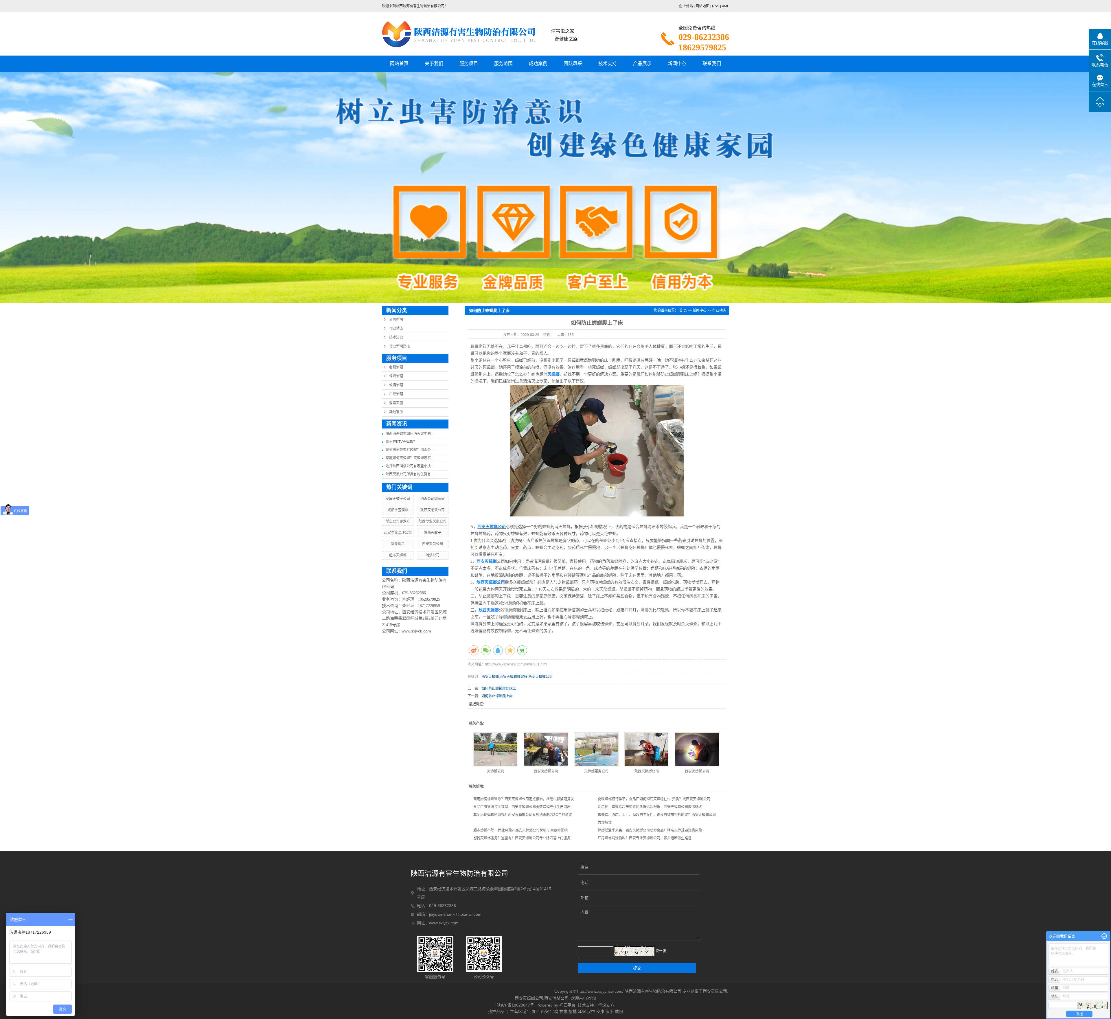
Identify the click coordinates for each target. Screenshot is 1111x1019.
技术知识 (396, 337)
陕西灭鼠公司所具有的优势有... (409, 474)
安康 (600, 1011)
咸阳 (619, 1011)
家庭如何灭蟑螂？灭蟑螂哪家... (409, 458)
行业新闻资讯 (399, 346)
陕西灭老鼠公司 (432, 510)
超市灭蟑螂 (397, 555)
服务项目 (468, 63)
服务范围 (503, 63)
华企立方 (606, 1005)
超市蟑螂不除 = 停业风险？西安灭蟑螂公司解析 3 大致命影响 (520, 830)
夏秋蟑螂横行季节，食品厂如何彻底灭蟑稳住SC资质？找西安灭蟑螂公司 (654, 799)
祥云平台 (567, 1005)
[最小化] (1104, 936)
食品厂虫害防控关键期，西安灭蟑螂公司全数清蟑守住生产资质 (522, 807)
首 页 (683, 310)
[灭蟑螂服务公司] (596, 749)
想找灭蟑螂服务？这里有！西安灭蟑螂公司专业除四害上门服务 (522, 838)
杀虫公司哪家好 (398, 521)
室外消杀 (398, 544)
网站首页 (399, 63)
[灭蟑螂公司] (495, 749)
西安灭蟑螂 (490, 677)
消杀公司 (432, 555)
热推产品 (496, 1011)
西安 (545, 1011)
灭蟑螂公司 (495, 771)
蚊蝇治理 (396, 385)
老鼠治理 (396, 367)
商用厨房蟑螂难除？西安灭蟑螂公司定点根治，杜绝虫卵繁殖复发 (523, 799)
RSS (715, 6)
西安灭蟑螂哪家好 (513, 677)
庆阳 (610, 1011)
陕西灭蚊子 (432, 533)
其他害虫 (396, 412)
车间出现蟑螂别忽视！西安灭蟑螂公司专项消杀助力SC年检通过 (522, 815)
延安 (582, 1011)
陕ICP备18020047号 (515, 1005)
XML (725, 6)
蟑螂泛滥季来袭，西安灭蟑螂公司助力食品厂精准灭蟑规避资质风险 (650, 830)
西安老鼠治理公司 (398, 533)
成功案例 (538, 63)
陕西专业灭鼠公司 (432, 521)
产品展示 (642, 63)
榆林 (573, 1011)
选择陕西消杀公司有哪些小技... (409, 466)
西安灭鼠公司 (432, 544)
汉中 (591, 1011)
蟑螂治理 (396, 376)
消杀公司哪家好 (432, 499)
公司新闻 (396, 319)
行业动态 (396, 328)
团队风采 (573, 63)
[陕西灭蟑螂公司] (646, 749)
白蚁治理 (396, 394)
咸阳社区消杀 (397, 510)
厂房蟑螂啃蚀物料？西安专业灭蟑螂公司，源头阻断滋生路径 (644, 838)
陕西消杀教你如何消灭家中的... (409, 434)
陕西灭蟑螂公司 (646, 771)
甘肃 (563, 1011)
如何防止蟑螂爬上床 (497, 696)
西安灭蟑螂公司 (540, 677)
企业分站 (686, 6)
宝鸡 (554, 1011)
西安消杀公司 (556, 998)
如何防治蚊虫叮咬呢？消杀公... (409, 450)
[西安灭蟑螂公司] (546, 749)
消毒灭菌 (396, 403)
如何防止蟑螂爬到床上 (498, 689)
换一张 (661, 951)
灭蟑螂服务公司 (596, 771)
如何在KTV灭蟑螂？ (401, 442)
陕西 (535, 1011)
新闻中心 (677, 63)
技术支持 (607, 63)
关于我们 (434, 63)
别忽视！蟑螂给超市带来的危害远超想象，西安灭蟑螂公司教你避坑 (650, 807)
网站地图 (702, 6)
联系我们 (711, 63)
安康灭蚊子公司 (398, 499)
